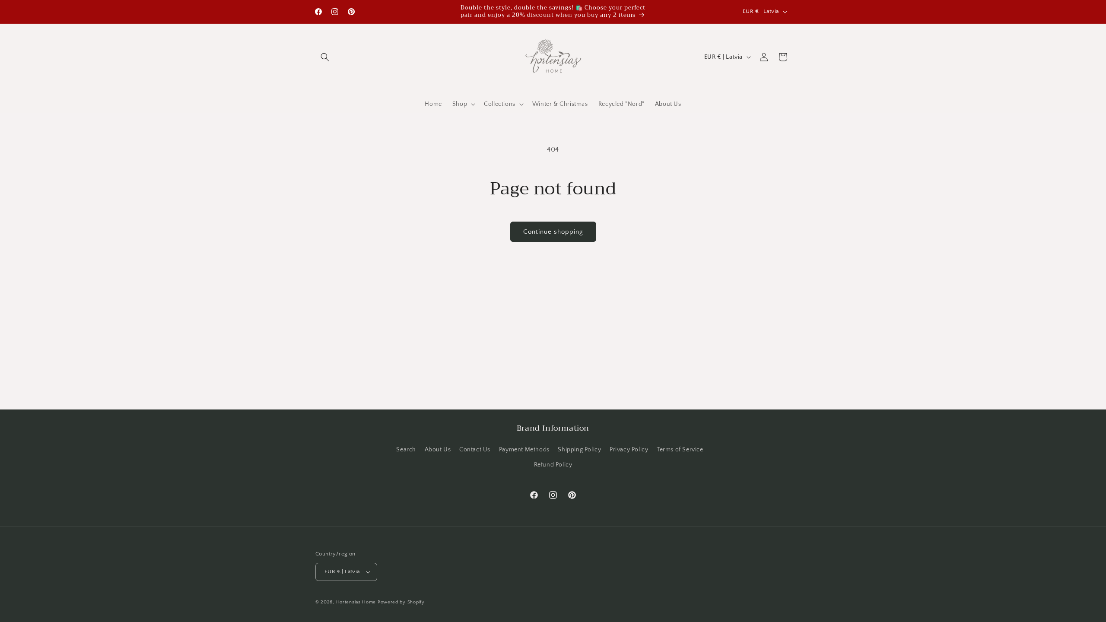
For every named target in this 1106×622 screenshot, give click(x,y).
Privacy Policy (629, 449)
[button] (324, 57)
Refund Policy (553, 464)
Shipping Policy (579, 449)
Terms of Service (680, 449)
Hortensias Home (356, 602)
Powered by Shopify (401, 602)
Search (406, 449)
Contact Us (474, 449)
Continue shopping (553, 231)
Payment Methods (524, 449)
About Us (438, 449)
